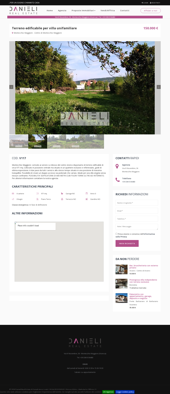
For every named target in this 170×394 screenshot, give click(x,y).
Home (50, 10)
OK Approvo (108, 392)
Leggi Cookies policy (125, 392)
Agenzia (62, 10)
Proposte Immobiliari (83, 10)
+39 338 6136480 (128, 181)
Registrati (155, 3)
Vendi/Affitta (108, 10)
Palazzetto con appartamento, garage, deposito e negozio (140, 296)
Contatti (124, 10)
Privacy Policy (71, 389)
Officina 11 (92, 389)
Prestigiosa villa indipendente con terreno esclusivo (143, 281)
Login (145, 3)
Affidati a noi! (150, 10)
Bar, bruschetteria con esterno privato (143, 266)
